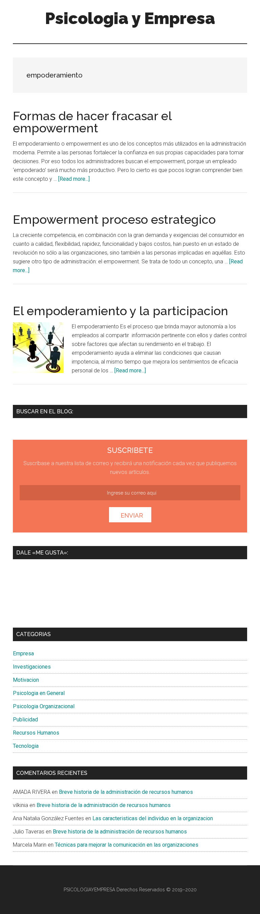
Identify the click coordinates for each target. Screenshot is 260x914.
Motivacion (26, 680)
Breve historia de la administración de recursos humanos (126, 792)
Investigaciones (32, 666)
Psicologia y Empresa (130, 18)
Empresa (23, 653)
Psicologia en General (39, 693)
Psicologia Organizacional (43, 706)
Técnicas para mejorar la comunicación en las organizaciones (126, 845)
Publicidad (25, 719)
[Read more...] (74, 179)
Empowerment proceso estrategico (114, 219)
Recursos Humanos (36, 733)
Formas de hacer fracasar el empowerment (92, 122)
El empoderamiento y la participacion (120, 311)
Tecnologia (26, 746)
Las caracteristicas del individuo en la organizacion (152, 818)
